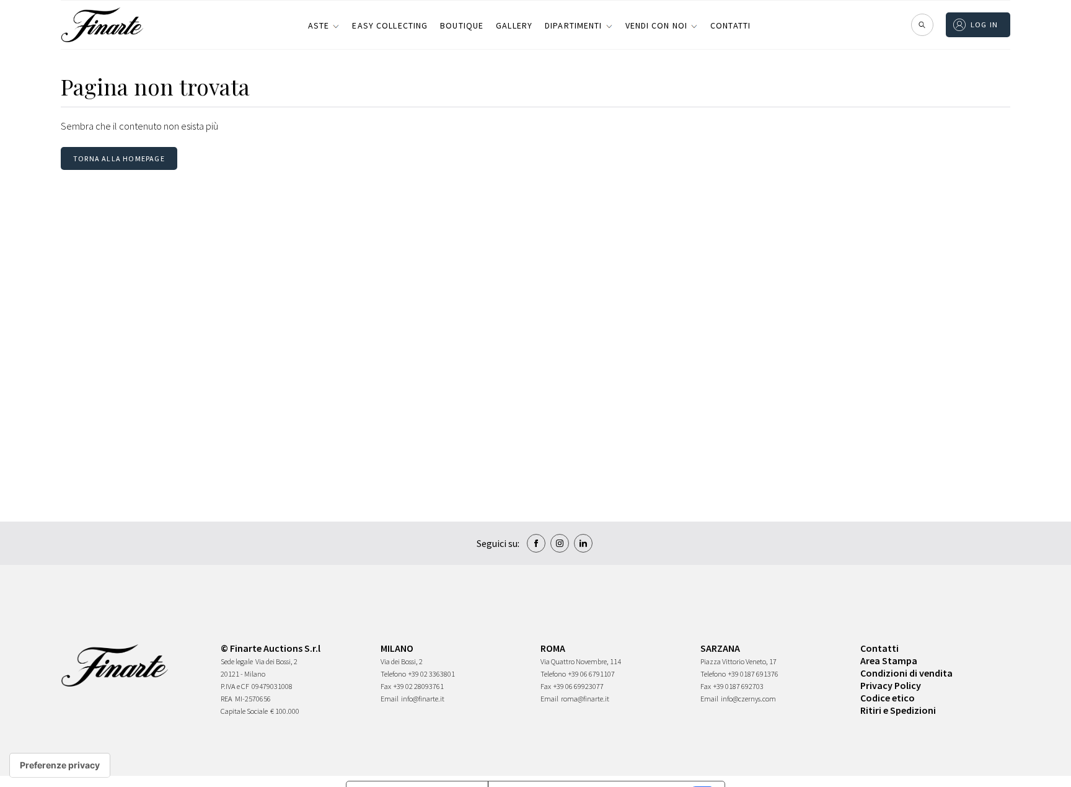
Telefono (393, 673)
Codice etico (887, 697)
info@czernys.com (748, 698)
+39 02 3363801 (431, 673)
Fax (386, 686)
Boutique (461, 25)
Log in (984, 24)
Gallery (514, 25)
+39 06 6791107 (591, 673)
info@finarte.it (422, 698)
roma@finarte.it (585, 698)
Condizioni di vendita (906, 673)
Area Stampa (888, 660)
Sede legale (237, 661)
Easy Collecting (390, 25)
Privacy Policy (890, 685)
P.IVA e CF (235, 686)
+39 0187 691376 (753, 673)
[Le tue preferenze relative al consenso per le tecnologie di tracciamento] (60, 765)
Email (390, 698)
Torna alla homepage (119, 158)
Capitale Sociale (244, 711)
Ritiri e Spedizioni (898, 710)
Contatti (730, 25)
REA (226, 698)
